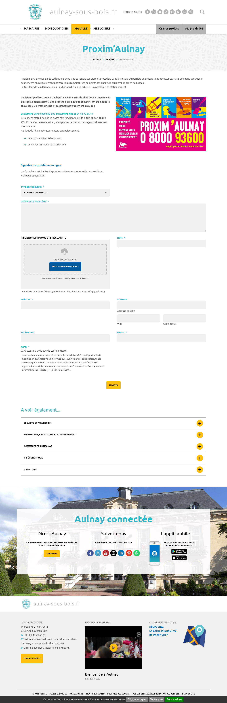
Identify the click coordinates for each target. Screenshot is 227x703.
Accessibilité (76, 694)
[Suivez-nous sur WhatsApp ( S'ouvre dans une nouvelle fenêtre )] (136, 553)
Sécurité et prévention (37, 423)
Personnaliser (174, 699)
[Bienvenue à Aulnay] (113, 647)
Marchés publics (58, 694)
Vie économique (33, 458)
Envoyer (113, 385)
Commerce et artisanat (38, 446)
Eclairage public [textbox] (35, 192)
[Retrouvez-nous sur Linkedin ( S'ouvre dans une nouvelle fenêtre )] (121, 553)
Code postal (169, 323)
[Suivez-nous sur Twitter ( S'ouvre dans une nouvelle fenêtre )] (98, 553)
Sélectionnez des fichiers (65, 266)
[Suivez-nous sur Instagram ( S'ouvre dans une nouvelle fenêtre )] (113, 553)
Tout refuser (156, 699)
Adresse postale (126, 310)
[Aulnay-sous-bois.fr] (35, 11)
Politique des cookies (118, 694)
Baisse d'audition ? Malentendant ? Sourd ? (47, 647)
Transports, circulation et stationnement (50, 434)
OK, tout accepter (137, 699)
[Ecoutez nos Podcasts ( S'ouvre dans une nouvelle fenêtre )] (129, 553)
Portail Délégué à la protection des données (155, 694)
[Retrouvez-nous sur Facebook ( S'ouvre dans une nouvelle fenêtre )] (90, 553)
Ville (119, 323)
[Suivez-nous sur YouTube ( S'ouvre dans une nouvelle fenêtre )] (106, 553)
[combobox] (65, 193)
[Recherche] (202, 12)
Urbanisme (30, 469)
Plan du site (188, 694)
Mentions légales (95, 694)
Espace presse (39, 694)
